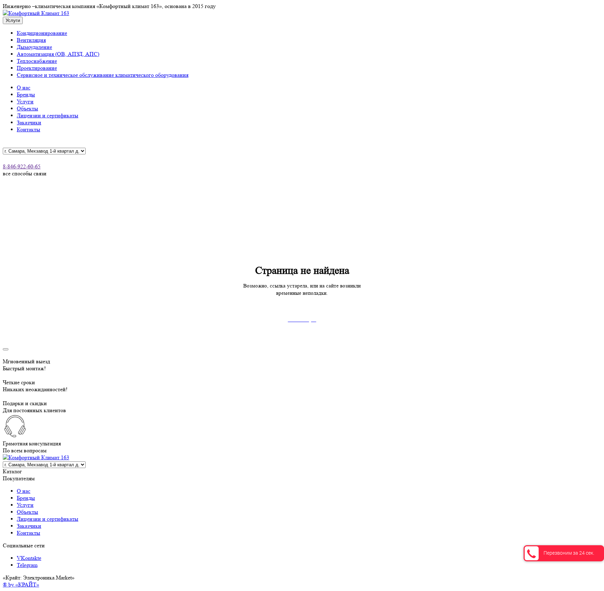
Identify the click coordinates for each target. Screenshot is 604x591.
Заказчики (29, 122)
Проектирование (37, 68)
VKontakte (29, 558)
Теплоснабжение (37, 61)
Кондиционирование (42, 33)
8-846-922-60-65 (22, 166)
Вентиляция (31, 40)
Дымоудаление (34, 47)
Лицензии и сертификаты (47, 115)
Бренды (26, 94)
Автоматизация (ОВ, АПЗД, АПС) (58, 54)
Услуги (25, 101)
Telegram (27, 565)
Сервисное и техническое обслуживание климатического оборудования (102, 75)
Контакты (28, 129)
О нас (23, 87)
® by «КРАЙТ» (21, 584)
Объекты (27, 108)
